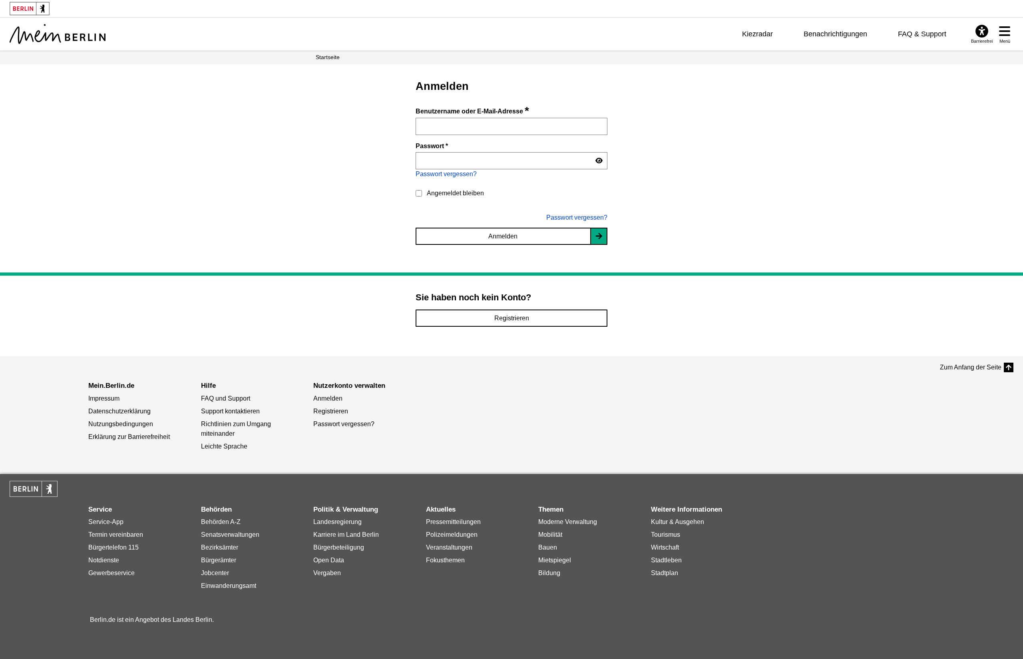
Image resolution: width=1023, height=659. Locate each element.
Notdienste (103, 560)
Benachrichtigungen (835, 34)
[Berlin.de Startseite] (34, 489)
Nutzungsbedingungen (120, 424)
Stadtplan (664, 573)
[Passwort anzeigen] (599, 161)
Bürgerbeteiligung (338, 547)
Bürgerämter (218, 560)
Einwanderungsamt (228, 585)
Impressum (103, 398)
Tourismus (665, 534)
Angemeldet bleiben (455, 193)
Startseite (328, 57)
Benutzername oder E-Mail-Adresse (472, 111)
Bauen (547, 547)
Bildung (549, 573)
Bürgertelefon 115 (113, 547)
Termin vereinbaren (115, 534)
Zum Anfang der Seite (970, 367)
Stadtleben (666, 560)
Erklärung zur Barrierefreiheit (129, 436)
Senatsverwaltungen (230, 534)
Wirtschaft (665, 547)
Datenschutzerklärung (119, 411)
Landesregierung (337, 521)
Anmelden (502, 236)
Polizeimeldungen (452, 534)
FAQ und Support (225, 398)
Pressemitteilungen (453, 521)
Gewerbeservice (111, 573)
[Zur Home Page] (57, 34)
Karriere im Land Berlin (346, 534)
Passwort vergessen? (446, 174)
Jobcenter (215, 573)
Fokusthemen (445, 560)
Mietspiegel (554, 560)
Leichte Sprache (224, 446)
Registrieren (511, 318)
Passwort (432, 145)
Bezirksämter (219, 547)
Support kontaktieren (230, 411)
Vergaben (327, 573)
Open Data (328, 560)
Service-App (105, 521)
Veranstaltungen (449, 547)
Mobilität (550, 534)
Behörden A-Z (221, 521)
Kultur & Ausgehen (677, 521)
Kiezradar (757, 34)
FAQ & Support (922, 34)
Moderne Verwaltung (567, 521)
